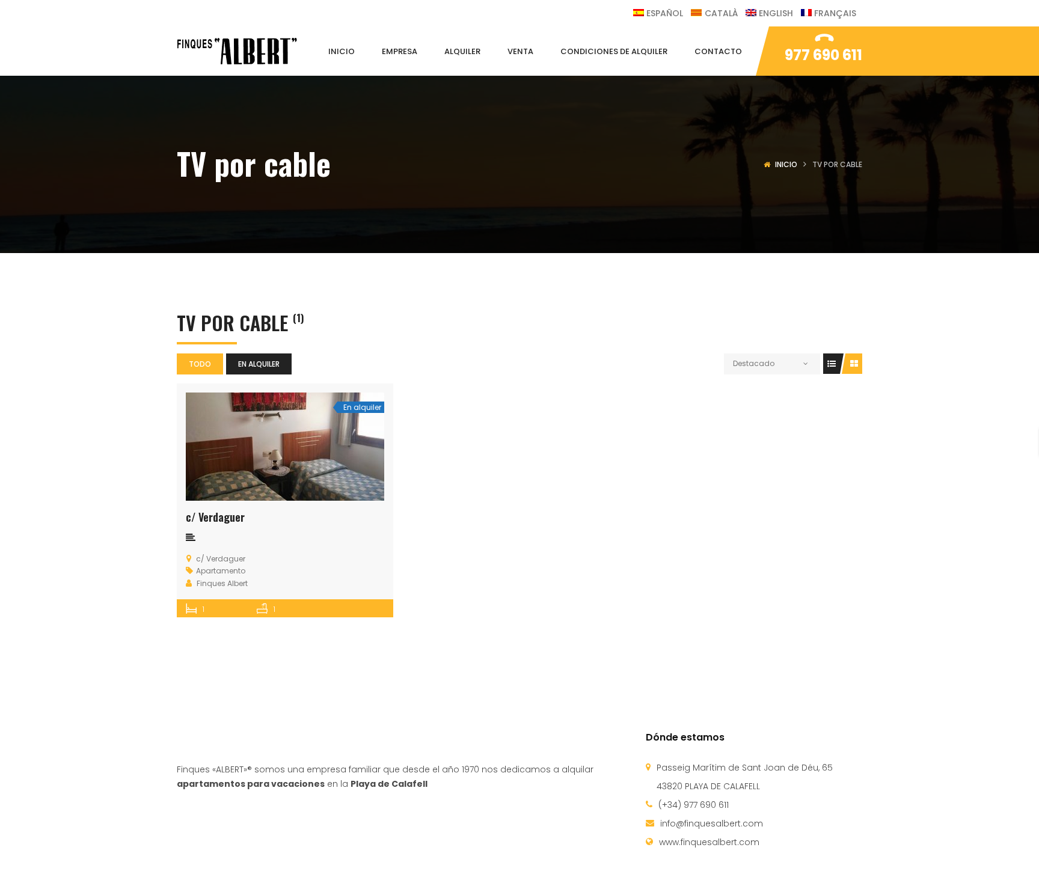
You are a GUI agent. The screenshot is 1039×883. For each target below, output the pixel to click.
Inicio (786, 164)
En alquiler (259, 364)
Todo (200, 364)
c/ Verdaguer (215, 517)
